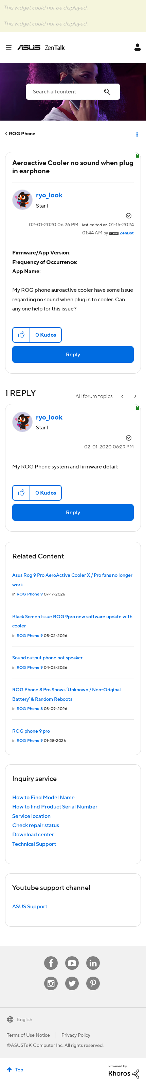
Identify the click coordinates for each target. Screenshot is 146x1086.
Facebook (51, 956)
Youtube (72, 956)
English (24, 1020)
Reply (73, 354)
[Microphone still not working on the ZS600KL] (123, 397)
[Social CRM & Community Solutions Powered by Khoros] (124, 1071)
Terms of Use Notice (28, 1035)
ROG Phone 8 (30, 708)
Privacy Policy (75, 1035)
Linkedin (93, 956)
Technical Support (34, 844)
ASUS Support (29, 906)
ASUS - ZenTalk (41, 47)
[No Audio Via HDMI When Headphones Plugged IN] (135, 397)
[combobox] (73, 92)
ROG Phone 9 (30, 594)
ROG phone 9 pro (31, 731)
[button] (21, 335)
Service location (31, 816)
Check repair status (35, 825)
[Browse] (11, 47)
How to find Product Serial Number (54, 806)
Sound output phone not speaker (47, 658)
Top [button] (19, 1070)
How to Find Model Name (43, 797)
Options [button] (136, 133)
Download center (33, 834)
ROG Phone (22, 134)
